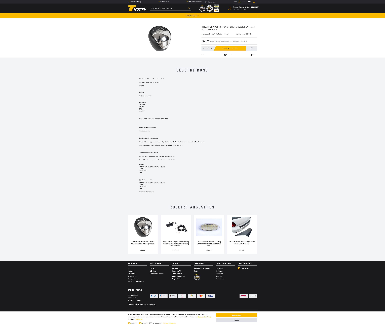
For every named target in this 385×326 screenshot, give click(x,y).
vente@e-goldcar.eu (148, 192)
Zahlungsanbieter (133, 295)
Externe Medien (157, 323)
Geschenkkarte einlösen (157, 273)
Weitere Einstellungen (169, 323)
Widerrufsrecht (132, 276)
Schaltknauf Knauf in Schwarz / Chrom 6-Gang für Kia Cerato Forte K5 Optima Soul (143, 243)
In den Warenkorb (230, 48)
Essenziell (134, 323)
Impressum (139, 319)
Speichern (236, 320)
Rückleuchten (220, 279)
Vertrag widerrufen (133, 279)
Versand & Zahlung (133, 298)
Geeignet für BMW (177, 273)
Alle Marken (175, 268)
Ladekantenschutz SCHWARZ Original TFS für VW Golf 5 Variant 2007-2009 (242, 243)
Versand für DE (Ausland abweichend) (237, 41)
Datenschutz (131, 273)
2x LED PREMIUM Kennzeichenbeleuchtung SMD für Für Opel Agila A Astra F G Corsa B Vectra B (209, 244)
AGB (129, 268)
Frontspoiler (219, 268)
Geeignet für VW (176, 271)
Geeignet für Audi (177, 279)
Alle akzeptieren (236, 315)
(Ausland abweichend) (222, 34)
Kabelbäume (219, 273)
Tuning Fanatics (245, 268)
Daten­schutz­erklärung (204, 317)
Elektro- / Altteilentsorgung (136, 281)
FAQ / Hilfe (153, 271)
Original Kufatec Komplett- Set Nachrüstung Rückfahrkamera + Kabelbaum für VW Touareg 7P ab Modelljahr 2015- (176, 244)
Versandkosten (151, 304)
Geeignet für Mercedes (178, 276)
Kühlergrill (219, 276)
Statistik (144, 323)
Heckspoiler (219, 271)
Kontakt (152, 268)
